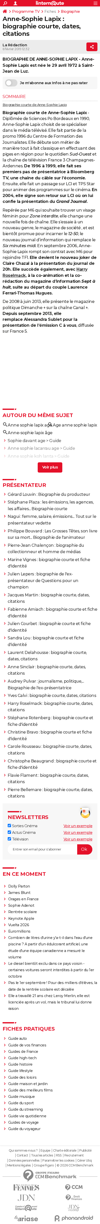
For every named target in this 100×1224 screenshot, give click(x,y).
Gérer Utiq (84, 1160)
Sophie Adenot (21, 905)
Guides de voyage (23, 1122)
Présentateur (24, 485)
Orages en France (23, 899)
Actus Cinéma (23, 832)
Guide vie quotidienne (27, 1116)
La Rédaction (15, 45)
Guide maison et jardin (28, 1083)
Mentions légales (19, 1165)
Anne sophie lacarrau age (33, 448)
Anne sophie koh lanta (31, 456)
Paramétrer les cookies (58, 1160)
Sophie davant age (26, 440)
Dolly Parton (19, 886)
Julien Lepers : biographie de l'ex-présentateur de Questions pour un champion (43, 580)
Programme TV (25, 11)
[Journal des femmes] (26, 1187)
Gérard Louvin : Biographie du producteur (49, 494)
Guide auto (17, 1038)
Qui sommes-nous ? (23, 1150)
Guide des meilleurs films (30, 1090)
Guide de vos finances (27, 1045)
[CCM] (73, 1187)
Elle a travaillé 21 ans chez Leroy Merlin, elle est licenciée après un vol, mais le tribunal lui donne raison (50, 1002)
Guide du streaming (25, 1109)
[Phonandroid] (73, 1218)
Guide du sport (21, 1103)
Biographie (70, 11)
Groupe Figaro (44, 1165)
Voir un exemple (78, 826)
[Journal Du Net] (26, 1198)
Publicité (85, 1150)
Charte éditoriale (64, 1150)
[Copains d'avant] (26, 1208)
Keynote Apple (21, 918)
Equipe (45, 1150)
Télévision (19, 839)
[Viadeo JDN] (73, 1208)
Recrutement (74, 1155)
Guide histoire (20, 1064)
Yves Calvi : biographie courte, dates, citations (52, 695)
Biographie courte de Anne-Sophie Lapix (35, 105)
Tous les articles (42, 1155)
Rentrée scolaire (22, 912)
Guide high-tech (22, 1058)
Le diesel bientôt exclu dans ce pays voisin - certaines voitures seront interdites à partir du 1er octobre (51, 970)
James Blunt (19, 892)
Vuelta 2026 (18, 925)
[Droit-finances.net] (73, 1198)
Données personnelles (24, 1160)
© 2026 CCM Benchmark (75, 1165)
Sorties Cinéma (24, 826)
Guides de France (23, 1051)
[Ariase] (26, 1218)
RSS (59, 1155)
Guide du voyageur (24, 1129)
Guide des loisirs (22, 1077)
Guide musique (21, 1096)
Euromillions (19, 931)
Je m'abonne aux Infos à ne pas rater (53, 83)
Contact (22, 1155)
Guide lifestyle (20, 1070)
